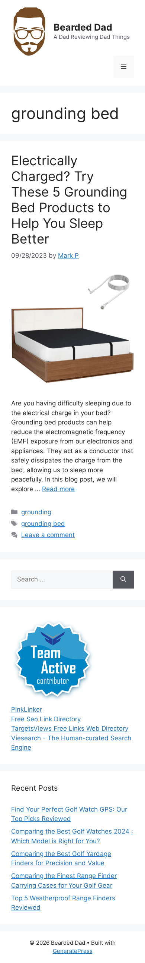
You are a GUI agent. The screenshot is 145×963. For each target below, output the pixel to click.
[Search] (123, 580)
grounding (36, 512)
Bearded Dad (83, 27)
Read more (58, 489)
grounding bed (43, 523)
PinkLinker (26, 709)
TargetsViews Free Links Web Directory (69, 728)
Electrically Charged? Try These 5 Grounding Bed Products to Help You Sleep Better (69, 200)
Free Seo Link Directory (46, 719)
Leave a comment (48, 535)
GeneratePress (73, 950)
